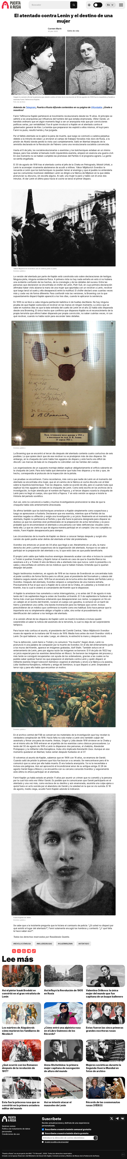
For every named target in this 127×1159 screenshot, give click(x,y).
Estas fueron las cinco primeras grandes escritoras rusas (104, 1029)
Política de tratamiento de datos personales (16, 1130)
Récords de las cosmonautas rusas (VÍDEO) (103, 1104)
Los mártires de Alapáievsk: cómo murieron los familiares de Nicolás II (21, 1030)
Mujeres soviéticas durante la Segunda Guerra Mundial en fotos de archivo (103, 1068)
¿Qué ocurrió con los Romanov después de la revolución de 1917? (20, 1068)
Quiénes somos (9, 1126)
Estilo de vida (73, 31)
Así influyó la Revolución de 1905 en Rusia (63, 992)
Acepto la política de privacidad (56, 1142)
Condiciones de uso (11, 1134)
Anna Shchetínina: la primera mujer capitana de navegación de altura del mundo (62, 1068)
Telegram (31, 107)
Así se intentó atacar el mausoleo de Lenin (57, 1104)
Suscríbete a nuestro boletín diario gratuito (66, 1133)
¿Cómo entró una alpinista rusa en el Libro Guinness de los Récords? (62, 1030)
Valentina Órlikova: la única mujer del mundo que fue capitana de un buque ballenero (104, 993)
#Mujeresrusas (44, 944)
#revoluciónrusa (22, 944)
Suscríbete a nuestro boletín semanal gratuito (68, 1129)
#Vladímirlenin (65, 944)
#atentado (84, 944)
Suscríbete (51, 1119)
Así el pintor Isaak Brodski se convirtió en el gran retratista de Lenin (21, 993)
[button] (68, 4)
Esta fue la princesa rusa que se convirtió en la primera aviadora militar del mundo (21, 1105)
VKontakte (96, 107)
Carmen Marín (55, 28)
